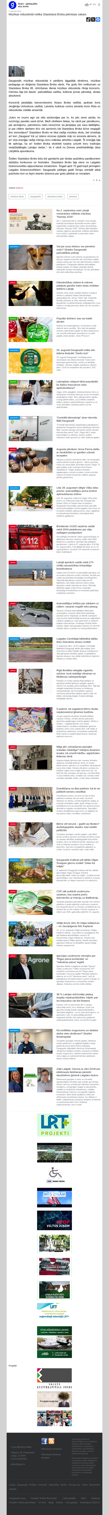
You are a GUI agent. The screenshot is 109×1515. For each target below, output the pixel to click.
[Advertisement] (54, 46)
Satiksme (95, 1498)
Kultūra (59, 1502)
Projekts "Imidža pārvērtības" (22, 1502)
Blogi (51, 1502)
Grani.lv (19, 188)
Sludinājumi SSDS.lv (90, 1502)
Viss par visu (74, 1485)
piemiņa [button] (73, 196)
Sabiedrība (54, 1485)
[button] (98, 4)
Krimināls (42, 1485)
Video (85, 1485)
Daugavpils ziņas (17, 1498)
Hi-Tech (42, 1502)
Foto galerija (71, 1502)
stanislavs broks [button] (55, 196)
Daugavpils (22, 1485)
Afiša (83, 1498)
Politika (32, 1485)
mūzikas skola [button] (17, 196)
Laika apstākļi (69, 1498)
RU (94, 4)
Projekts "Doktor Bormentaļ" (44, 1498)
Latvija (12, 1485)
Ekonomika (94, 1485)
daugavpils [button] (35, 196)
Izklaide (12, 1489)
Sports (64, 1485)
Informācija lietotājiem (51, 1449)
